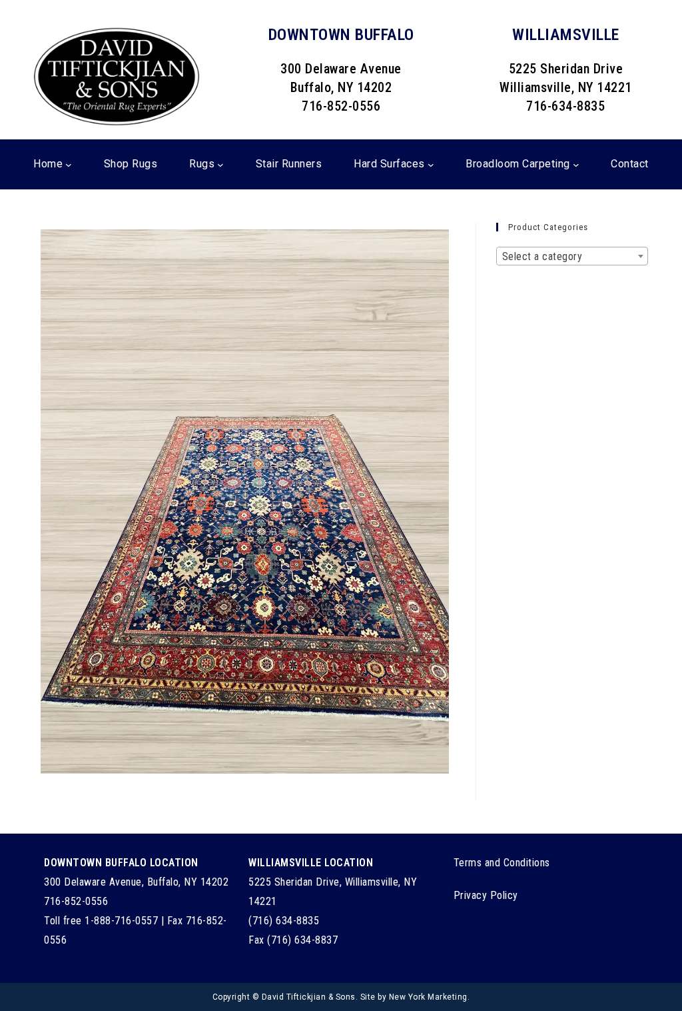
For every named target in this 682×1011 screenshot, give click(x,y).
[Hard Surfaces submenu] (431, 164)
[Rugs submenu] (220, 164)
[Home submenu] (68, 164)
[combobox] (572, 256)
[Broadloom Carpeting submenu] (576, 164)
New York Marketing (428, 997)
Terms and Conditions (502, 862)
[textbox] (572, 256)
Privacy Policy (486, 895)
